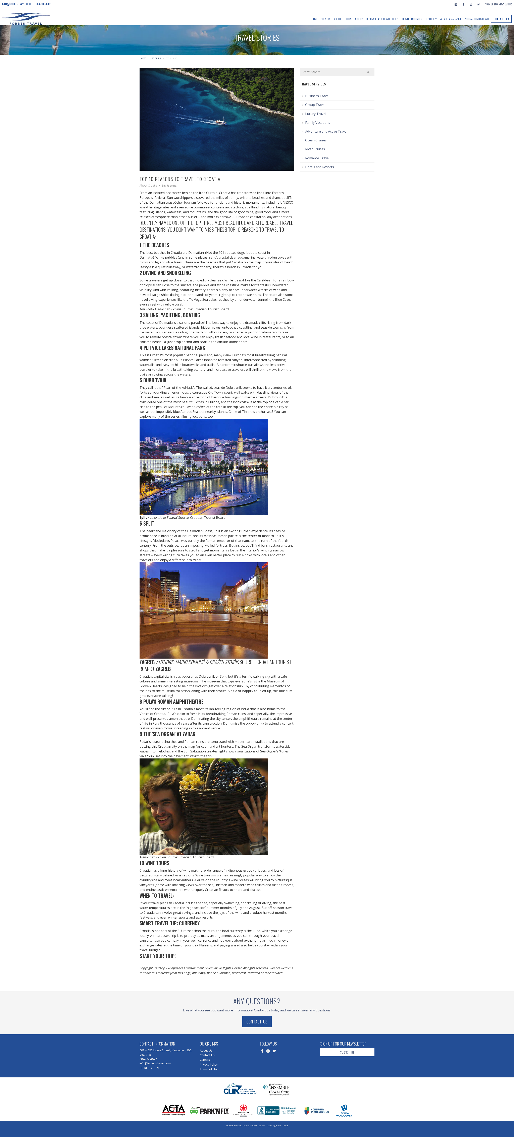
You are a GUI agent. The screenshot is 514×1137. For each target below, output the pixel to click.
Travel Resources (412, 19)
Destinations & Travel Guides (382, 19)
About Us (206, 1050)
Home (315, 19)
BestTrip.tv (431, 19)
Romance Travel (317, 158)
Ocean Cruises (316, 140)
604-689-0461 (44, 4)
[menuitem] (314, 19)
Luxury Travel (315, 114)
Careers (205, 1060)
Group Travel (315, 105)
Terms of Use (209, 1069)
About (337, 19)
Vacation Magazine (450, 19)
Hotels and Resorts (319, 167)
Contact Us (501, 19)
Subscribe (347, 1052)
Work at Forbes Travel (476, 19)
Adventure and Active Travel (326, 131)
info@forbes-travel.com (16, 4)
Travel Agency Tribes (276, 1125)
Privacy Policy (208, 1064)
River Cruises (315, 149)
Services (325, 19)
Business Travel (317, 96)
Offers (348, 19)
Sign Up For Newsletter (498, 4)
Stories (359, 19)
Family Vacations (317, 122)
